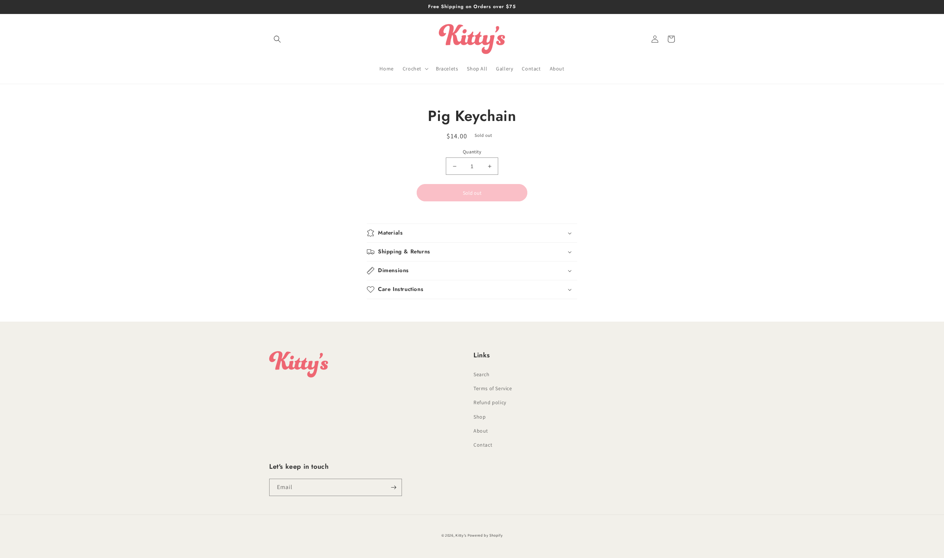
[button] (277, 39)
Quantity (472, 152)
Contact (482, 444)
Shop (479, 416)
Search (481, 374)
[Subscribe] (393, 487)
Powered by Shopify (485, 535)
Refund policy (489, 402)
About (480, 430)
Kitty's (460, 535)
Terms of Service (492, 388)
